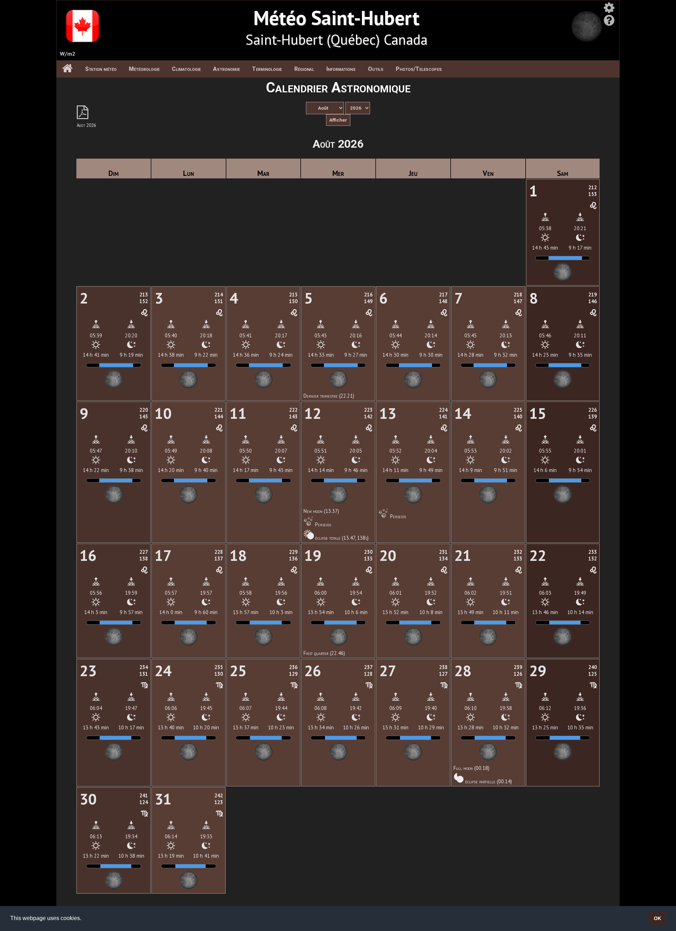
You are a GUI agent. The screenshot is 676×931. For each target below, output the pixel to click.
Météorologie (144, 69)
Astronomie (226, 69)
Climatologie (186, 69)
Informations (341, 69)
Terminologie (267, 69)
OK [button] (657, 918)
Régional (304, 69)
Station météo (101, 69)
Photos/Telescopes (419, 69)
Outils (375, 69)
